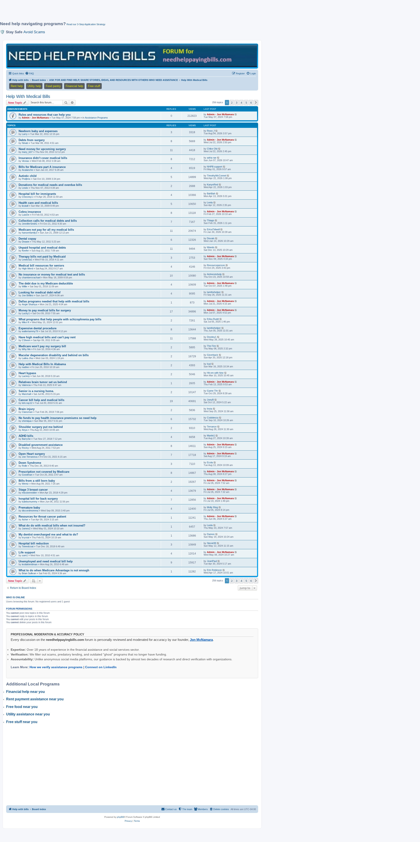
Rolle (24, 465)
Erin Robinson (214, 570)
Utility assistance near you (28, 714)
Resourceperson (216, 265)
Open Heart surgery (32, 453)
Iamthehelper (214, 292)
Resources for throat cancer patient (42, 516)
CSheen (26, 340)
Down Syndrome (30, 462)
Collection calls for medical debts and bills (48, 220)
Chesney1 (27, 196)
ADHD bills (26, 436)
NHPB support (214, 166)
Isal (209, 364)
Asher (25, 519)
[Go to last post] (235, 114)
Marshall (26, 394)
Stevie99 (211, 543)
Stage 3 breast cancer (33, 489)
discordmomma (30, 510)
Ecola (210, 462)
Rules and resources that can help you (45, 114)
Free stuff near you (21, 722)
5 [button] (246, 103)
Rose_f (211, 130)
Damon (211, 534)
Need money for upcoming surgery (42, 149)
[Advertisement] (106, 12)
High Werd (27, 268)
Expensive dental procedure (37, 328)
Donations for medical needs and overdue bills (50, 185)
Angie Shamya (29, 304)
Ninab (25, 143)
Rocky (25, 447)
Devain (210, 238)
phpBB (120, 817)
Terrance (212, 426)
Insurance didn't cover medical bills (43, 158)
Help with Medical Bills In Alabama (42, 364)
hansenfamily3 (29, 232)
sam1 (25, 555)
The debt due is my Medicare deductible (46, 283)
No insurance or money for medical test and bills (52, 274)
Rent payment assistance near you (35, 699)
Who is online (15, 597)
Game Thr (212, 390)
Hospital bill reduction (34, 543)
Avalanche (27, 170)
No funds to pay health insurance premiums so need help (57, 418)
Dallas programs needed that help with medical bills (54, 301)
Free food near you (22, 707)
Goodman (27, 474)
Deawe (25, 241)
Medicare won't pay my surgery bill (42, 346)
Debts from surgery (32, 140)
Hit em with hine (215, 372)
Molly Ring (212, 507)
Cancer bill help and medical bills (41, 400)
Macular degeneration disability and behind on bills (54, 355)
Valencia (26, 385)
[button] (256, 102)
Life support (27, 552)
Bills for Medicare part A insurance (42, 167)
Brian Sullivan (29, 573)
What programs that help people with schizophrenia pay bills (60, 319)
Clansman (27, 412)
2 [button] (232, 103)
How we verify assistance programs (56, 667)
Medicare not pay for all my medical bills (46, 229)
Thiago (210, 220)
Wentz (25, 483)
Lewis (25, 188)
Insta (209, 408)
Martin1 (211, 435)
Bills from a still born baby (37, 480)
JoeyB (210, 399)
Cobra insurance (30, 211)
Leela (210, 202)
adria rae (211, 157)
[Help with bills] (132, 56)
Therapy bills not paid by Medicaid (42, 256)
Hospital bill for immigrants (37, 193)
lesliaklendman (29, 564)
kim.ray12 (27, 403)
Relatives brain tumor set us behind (43, 382)
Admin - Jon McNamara (35, 117)
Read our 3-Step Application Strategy (85, 24)
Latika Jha (27, 358)
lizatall (25, 205)
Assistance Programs (96, 117)
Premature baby (29, 507)
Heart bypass (27, 373)
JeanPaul (212, 561)
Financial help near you (25, 692)
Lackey (26, 376)
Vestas (25, 161)
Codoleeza (212, 417)
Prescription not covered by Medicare (44, 471)
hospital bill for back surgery (38, 498)
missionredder (29, 492)
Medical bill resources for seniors (41, 265)
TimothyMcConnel (216, 175)
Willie (24, 286)
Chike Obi (212, 148)
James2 (26, 528)
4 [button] (241, 103)
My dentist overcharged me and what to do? (48, 534)
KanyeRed (212, 184)
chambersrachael (31, 277)
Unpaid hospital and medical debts (42, 247)
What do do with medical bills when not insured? (52, 525)
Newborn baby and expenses (38, 131)
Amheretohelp (214, 274)
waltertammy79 (30, 331)
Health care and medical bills (38, 202)
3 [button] (236, 103)
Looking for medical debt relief (39, 292)
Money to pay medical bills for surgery (45, 310)
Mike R (25, 322)
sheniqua (27, 421)
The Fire (211, 346)
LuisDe (25, 214)
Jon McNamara (201, 640)
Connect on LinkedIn (101, 667)
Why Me (26, 349)
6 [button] (251, 103)
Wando (210, 247)
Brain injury (27, 409)
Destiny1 (211, 337)
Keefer (25, 250)
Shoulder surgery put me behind (41, 427)
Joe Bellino (27, 295)
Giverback (212, 355)
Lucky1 (26, 313)
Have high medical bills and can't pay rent (47, 337)
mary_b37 (27, 152)
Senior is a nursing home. (36, 391)
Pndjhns (26, 179)
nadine (25, 367)
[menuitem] (29, 73)
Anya (24, 430)
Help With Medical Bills (28, 96)
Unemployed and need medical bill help (46, 561)
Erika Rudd (213, 319)
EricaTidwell (213, 229)
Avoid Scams (34, 32)
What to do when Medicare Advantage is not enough (54, 570)
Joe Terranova (29, 456)
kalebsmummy (29, 501)
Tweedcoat (27, 546)
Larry (25, 134)
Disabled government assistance (41, 444)
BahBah (211, 193)
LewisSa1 (27, 259)
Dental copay (27, 238)
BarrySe (26, 439)
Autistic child (28, 176)
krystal (25, 537)
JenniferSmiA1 (29, 223)
